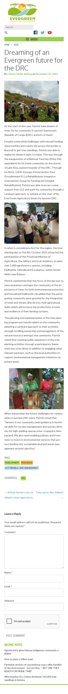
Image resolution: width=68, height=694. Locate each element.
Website (9, 600)
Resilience (26, 462)
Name (8, 572)
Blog (16, 44)
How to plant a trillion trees (18, 659)
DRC (23, 478)
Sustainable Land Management (21, 468)
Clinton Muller (16, 73)
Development (12, 462)
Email (8, 586)
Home (6, 44)
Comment (10, 532)
